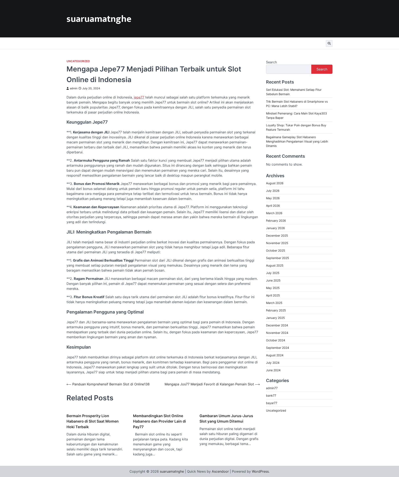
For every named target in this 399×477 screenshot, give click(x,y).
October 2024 (275, 340)
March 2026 (274, 213)
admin (74, 88)
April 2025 (273, 295)
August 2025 (274, 265)
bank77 (271, 395)
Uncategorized (78, 61)
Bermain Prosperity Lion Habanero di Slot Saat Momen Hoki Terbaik (92, 421)
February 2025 (276, 310)
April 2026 (273, 205)
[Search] (329, 43)
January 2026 (275, 228)
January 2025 (275, 317)
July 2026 (273, 190)
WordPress (260, 471)
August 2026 (274, 183)
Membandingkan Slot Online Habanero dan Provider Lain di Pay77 (159, 421)
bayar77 (271, 403)
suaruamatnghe (98, 19)
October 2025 (275, 250)
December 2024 (277, 325)
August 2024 (274, 355)
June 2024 (273, 370)
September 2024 (277, 347)
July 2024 (273, 362)
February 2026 (276, 220)
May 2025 (273, 287)
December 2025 (277, 235)
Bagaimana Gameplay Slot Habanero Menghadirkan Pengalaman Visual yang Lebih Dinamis (297, 141)
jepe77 (139, 97)
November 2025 (277, 243)
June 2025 (273, 280)
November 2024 (277, 332)
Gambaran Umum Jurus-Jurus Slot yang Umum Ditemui (226, 418)
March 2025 (274, 302)
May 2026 (273, 198)
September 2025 (277, 257)
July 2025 (273, 272)
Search (271, 62)
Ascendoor (220, 471)
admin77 (272, 388)
